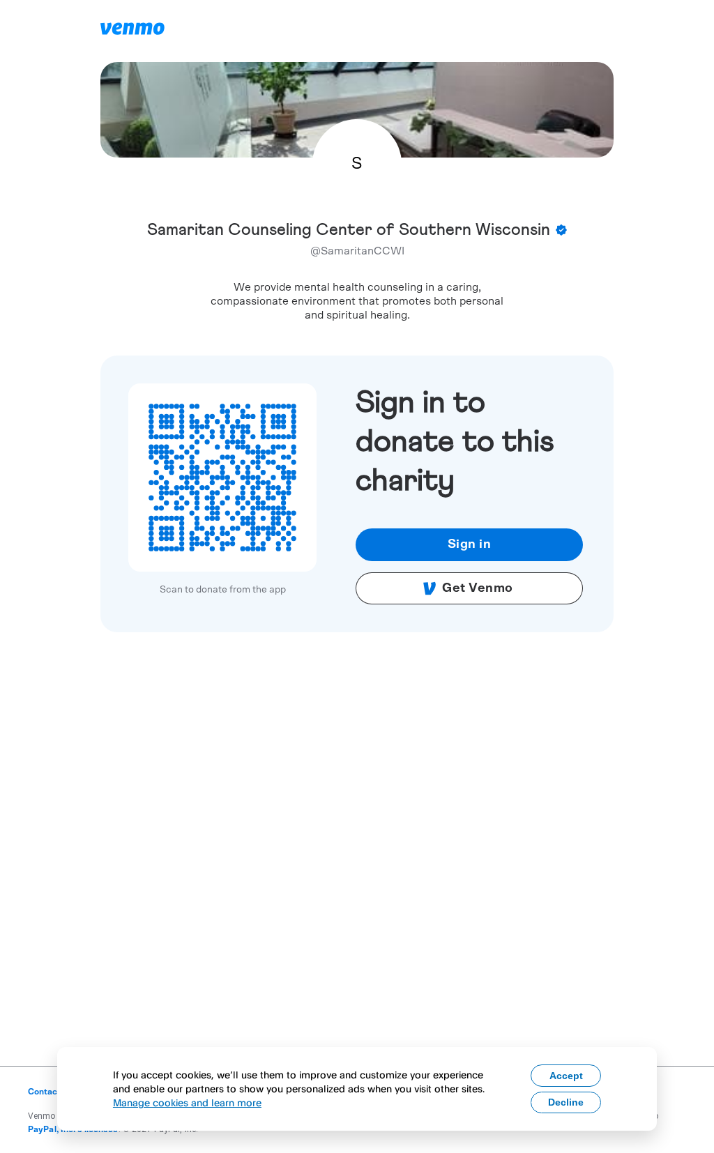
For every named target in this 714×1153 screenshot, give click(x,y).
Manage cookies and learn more (187, 1102)
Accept (566, 1075)
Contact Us (50, 1091)
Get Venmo (477, 588)
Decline (566, 1102)
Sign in (470, 544)
